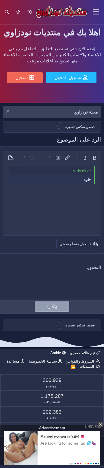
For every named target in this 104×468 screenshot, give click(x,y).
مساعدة (12, 361)
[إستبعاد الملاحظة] (8, 112)
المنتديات (86, 366)
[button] (96, 12)
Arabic (56, 353)
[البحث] (6, 12)
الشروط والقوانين (80, 361)
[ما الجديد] (18, 12)
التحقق (94, 267)
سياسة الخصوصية (43, 361)
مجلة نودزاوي (86, 111)
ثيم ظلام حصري (83, 353)
